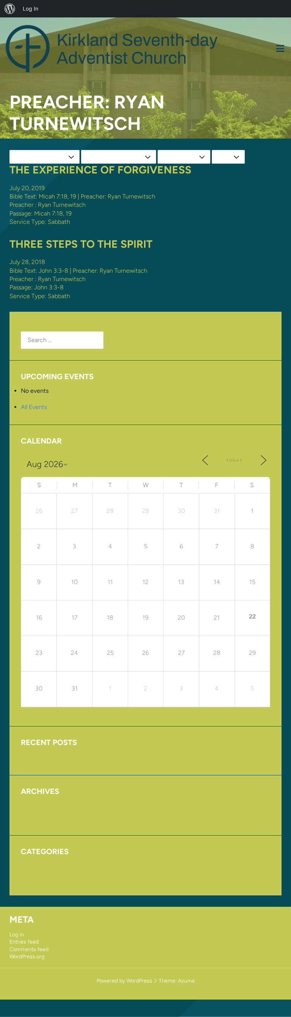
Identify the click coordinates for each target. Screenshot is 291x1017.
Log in (16, 934)
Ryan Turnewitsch (62, 204)
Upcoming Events (44, 756)
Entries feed (24, 942)
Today (234, 460)
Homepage (35, 865)
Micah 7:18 (53, 196)
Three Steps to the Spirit (80, 243)
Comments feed (28, 949)
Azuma (186, 981)
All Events (34, 407)
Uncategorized (41, 876)
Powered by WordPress (124, 981)
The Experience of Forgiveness (100, 169)
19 (73, 196)
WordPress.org (26, 956)
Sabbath (59, 221)
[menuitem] (10, 8)
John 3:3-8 (53, 270)
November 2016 (42, 816)
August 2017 (38, 805)
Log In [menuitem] (30, 8)
